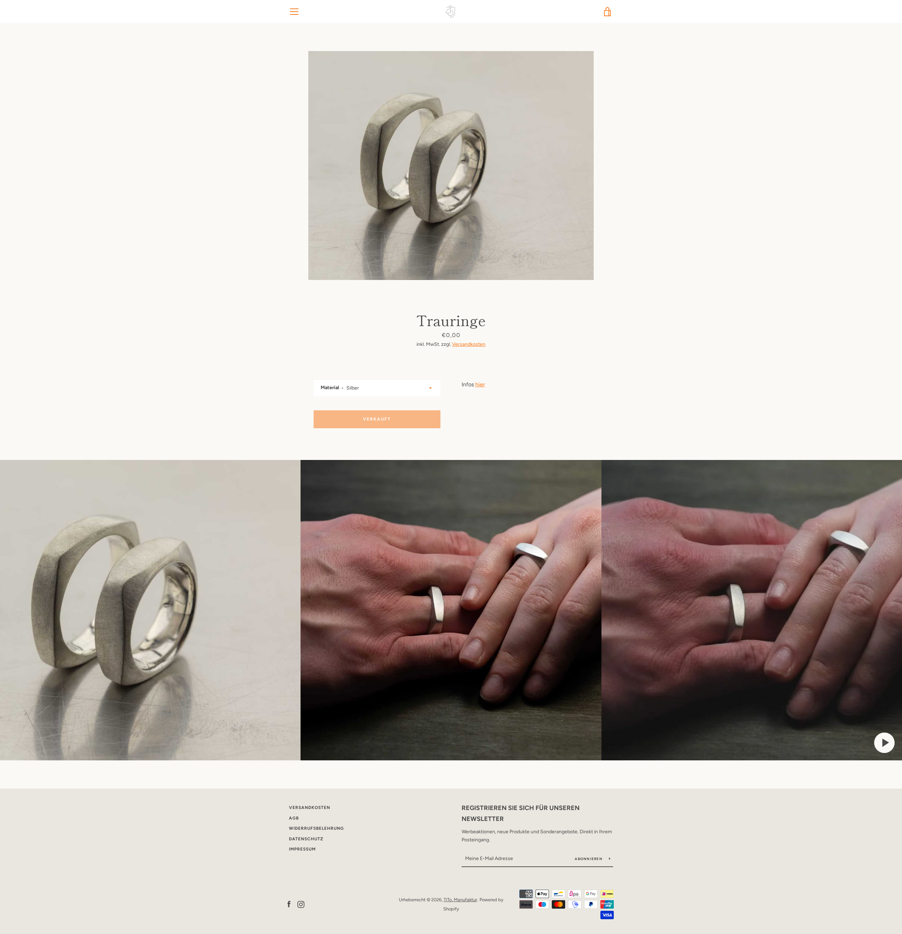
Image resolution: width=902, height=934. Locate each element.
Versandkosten (469, 344)
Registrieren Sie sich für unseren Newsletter (521, 813)
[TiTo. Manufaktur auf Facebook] (288, 904)
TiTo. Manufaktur (460, 899)
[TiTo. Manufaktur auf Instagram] (300, 904)
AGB (294, 818)
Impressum (302, 849)
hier (480, 384)
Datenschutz (306, 838)
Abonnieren (589, 859)
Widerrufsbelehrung (316, 828)
